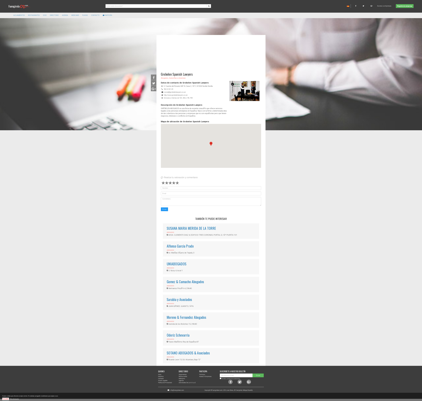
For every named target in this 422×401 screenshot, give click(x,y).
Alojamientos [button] (19, 15)
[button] (211, 144)
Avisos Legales (162, 380)
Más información (14, 399)
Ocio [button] (45, 15)
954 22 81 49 (168, 89)
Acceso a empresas (384, 6)
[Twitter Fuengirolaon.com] (366, 6)
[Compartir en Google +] (154, 89)
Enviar (164, 209)
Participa (108, 15)
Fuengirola (14, 6)
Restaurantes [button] (34, 15)
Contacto (95, 15)
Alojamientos (183, 374)
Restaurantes (183, 376)
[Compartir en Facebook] (154, 78)
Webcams (75, 15)
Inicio (159, 374)
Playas (85, 15)
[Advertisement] (211, 52)
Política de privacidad (165, 382)
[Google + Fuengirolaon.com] (372, 6)
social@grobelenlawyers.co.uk (175, 92)
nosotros (161, 376)
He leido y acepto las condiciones (231, 378)
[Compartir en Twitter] (153, 84)
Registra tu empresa (404, 6)
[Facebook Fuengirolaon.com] (358, 6)
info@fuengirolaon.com (177, 390)
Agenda (65, 15)
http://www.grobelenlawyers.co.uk (175, 95)
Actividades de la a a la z (187, 382)
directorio (54, 15)
